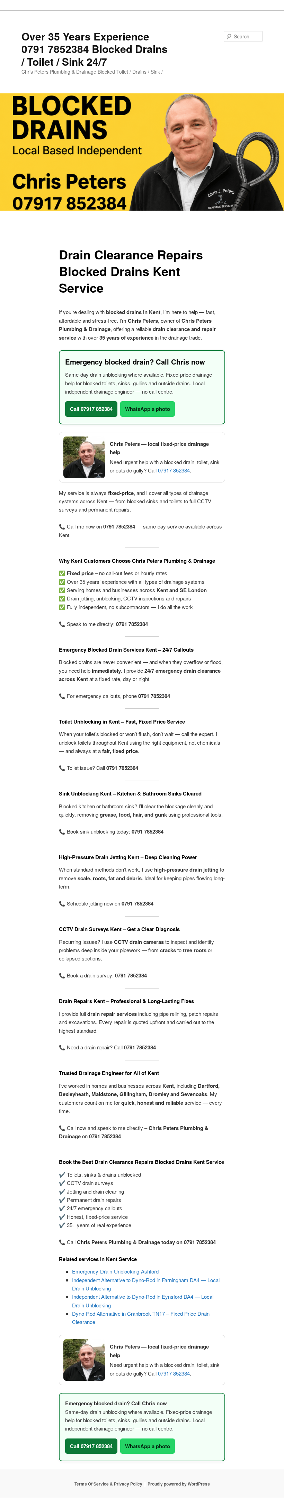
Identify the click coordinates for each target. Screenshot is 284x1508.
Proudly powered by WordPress (179, 1484)
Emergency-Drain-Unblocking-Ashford (115, 1271)
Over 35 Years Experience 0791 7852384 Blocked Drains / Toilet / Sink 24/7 (94, 49)
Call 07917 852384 (91, 409)
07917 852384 (174, 470)
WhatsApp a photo (147, 409)
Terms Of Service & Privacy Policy (108, 1484)
